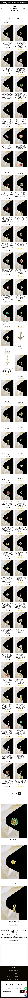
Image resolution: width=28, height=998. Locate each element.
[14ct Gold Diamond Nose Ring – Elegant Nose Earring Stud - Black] (9, 73)
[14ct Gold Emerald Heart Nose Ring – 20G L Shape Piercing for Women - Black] (22, 100)
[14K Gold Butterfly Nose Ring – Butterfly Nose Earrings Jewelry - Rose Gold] (8, 610)
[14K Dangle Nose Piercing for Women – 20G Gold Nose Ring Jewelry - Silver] (6, 430)
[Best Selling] (14, 862)
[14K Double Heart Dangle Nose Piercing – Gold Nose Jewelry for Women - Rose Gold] (8, 456)
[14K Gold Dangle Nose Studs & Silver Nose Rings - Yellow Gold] (5, 786)
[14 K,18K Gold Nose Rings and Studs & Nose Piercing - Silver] (6, 47)
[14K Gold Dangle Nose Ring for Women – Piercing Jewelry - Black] (9, 736)
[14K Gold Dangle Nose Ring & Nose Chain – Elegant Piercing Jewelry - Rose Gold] (21, 710)
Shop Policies (14, 973)
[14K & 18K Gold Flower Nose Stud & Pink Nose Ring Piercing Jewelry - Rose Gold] (21, 377)
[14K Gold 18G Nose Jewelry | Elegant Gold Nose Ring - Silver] (19, 480)
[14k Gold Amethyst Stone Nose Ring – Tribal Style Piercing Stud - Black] (22, 508)
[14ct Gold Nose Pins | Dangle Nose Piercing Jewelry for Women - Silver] (6, 198)
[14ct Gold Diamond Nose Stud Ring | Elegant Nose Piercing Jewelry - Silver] (19, 74)
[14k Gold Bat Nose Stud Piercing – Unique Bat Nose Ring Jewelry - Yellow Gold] (18, 533)
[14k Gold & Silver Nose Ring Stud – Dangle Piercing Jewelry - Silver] (6, 482)
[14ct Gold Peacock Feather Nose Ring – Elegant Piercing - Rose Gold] (8, 274)
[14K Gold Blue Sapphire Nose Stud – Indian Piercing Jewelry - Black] (9, 584)
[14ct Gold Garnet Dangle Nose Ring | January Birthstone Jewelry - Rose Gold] (21, 126)
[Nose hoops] (14, 903)
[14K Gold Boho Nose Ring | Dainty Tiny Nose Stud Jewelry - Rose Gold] (21, 582)
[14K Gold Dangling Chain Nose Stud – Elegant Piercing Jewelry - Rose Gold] (21, 786)
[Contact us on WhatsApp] (25, 988)
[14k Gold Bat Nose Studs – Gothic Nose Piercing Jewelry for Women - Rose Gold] (8, 558)
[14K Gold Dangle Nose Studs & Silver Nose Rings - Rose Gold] (8, 786)
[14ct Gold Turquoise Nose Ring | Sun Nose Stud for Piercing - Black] (9, 327)
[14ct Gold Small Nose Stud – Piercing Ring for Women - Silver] (19, 301)
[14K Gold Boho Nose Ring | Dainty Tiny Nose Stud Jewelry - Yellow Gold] (18, 582)
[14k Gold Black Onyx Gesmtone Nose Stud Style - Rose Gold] (21, 557)
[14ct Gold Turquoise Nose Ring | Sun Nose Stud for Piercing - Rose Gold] (8, 327)
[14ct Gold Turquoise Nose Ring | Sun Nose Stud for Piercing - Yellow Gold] (5, 327)
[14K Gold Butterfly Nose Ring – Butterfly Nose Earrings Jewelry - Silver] (6, 610)
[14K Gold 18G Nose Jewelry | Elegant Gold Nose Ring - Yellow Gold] (18, 480)
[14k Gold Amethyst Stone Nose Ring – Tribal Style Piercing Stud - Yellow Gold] (18, 508)
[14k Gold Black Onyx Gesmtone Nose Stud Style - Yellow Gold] (18, 557)
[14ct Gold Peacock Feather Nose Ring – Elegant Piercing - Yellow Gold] (5, 274)
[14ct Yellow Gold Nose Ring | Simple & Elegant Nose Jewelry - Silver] (19, 327)
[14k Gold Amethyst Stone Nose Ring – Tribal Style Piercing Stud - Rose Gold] (21, 508)
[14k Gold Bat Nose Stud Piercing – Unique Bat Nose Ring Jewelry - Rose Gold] (21, 533)
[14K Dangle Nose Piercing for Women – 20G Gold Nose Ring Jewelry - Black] (9, 430)
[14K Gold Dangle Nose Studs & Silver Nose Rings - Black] (9, 786)
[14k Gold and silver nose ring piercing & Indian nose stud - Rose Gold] (8, 533)
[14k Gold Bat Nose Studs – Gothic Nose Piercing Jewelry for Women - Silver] (6, 558)
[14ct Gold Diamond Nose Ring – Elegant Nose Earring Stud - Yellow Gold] (5, 73)
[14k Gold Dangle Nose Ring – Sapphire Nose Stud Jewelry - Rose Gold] (8, 761)
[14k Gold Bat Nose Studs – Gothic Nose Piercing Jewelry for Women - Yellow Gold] (5, 558)
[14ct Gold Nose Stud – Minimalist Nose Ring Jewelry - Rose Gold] (21, 248)
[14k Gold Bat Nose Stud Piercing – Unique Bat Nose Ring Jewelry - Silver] (19, 533)
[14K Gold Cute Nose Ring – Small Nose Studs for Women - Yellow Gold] (5, 659)
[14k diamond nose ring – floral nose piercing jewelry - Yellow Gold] (18, 429)
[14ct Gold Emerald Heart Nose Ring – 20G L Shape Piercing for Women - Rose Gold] (21, 100)
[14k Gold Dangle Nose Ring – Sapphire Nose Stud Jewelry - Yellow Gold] (5, 761)
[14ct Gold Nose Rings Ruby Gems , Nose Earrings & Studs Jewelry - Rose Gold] (8, 224)
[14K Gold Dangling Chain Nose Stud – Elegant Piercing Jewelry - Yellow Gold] (18, 786)
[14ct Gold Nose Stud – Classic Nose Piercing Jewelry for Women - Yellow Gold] (5, 250)
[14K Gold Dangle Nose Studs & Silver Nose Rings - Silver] (6, 786)
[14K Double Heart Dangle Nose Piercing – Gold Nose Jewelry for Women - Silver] (6, 456)
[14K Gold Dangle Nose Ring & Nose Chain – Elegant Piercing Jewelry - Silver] (19, 710)
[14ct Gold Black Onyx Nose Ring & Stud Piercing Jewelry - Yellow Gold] (18, 49)
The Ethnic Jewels (14, 8)
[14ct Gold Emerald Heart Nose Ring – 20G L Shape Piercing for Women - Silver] (19, 100)
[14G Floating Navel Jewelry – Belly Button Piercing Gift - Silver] (21, 348)
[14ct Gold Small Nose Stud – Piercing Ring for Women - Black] (22, 301)
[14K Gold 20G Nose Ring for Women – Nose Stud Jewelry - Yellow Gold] (5, 507)
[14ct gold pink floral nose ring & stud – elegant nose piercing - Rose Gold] (21, 276)
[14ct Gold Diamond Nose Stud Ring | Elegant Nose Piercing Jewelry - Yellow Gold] (18, 74)
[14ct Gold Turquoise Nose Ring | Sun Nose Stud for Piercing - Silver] (6, 327)
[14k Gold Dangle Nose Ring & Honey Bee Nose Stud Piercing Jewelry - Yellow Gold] (5, 711)
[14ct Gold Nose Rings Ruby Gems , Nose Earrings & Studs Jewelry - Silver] (6, 224)
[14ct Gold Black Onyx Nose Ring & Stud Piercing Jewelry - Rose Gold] (21, 49)
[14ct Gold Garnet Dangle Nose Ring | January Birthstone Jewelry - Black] (22, 126)
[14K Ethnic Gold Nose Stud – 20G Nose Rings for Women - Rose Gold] (21, 455)
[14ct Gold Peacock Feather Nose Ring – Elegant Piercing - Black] (9, 274)
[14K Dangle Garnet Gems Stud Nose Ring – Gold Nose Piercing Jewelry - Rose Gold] (21, 404)
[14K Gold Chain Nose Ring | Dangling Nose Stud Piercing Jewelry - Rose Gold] (8, 635)
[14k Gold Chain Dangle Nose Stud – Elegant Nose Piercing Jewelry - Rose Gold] (21, 610)
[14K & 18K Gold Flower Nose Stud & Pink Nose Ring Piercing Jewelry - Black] (22, 377)
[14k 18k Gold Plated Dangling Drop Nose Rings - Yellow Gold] (5, 403)
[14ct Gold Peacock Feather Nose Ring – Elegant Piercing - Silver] (6, 274)
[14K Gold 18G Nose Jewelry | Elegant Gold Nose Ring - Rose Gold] (21, 480)
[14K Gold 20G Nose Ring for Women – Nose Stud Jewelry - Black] (9, 507)
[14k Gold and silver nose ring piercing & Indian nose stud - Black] (9, 533)
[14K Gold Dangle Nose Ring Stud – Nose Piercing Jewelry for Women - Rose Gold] (21, 736)
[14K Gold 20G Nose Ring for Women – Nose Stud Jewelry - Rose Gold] (8, 507)
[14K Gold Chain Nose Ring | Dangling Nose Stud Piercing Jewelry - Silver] (6, 635)
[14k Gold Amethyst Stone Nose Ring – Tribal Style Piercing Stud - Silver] (19, 508)
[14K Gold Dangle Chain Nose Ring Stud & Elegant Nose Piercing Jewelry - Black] (22, 660)
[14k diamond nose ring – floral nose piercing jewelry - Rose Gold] (21, 429)
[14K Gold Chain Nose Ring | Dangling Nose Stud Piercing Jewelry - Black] (9, 635)
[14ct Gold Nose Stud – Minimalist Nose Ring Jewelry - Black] (22, 248)
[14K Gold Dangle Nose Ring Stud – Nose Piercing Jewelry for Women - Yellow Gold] (18, 736)
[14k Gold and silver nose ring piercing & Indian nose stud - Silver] (6, 533)
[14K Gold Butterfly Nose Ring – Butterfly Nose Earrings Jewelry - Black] (9, 610)
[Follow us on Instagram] (25, 992)
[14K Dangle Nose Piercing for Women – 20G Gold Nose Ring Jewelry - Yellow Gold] (5, 430)
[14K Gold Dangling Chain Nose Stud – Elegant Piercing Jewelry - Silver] (19, 786)
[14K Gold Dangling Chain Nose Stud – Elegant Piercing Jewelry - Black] (22, 786)
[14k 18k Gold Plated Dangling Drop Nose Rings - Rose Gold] (8, 403)
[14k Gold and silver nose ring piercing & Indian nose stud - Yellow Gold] (5, 533)
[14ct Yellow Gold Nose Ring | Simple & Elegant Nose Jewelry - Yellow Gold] (18, 327)
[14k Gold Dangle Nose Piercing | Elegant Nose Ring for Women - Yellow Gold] (18, 685)
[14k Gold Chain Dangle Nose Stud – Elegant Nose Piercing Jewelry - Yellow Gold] (18, 610)
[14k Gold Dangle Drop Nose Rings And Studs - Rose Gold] (8, 684)
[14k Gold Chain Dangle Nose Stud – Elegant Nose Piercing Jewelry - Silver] (19, 610)
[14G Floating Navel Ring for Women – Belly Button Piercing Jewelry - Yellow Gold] (6, 374)
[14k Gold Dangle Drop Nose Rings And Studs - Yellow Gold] (5, 684)
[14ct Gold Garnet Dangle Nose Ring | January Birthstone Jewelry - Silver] (19, 126)
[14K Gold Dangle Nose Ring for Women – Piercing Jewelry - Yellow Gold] (5, 736)
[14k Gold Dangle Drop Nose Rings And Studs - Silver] (6, 684)
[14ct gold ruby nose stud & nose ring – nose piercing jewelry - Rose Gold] (8, 302)
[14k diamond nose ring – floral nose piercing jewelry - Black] (22, 429)
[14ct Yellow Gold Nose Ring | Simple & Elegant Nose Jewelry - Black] (22, 327)
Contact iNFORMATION (13, 979)
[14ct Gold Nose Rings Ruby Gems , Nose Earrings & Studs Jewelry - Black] (9, 224)
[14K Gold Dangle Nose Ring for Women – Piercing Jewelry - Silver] (8, 736)
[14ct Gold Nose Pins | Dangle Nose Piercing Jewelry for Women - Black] (9, 198)
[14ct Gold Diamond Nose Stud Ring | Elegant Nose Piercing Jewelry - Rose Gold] (21, 74)
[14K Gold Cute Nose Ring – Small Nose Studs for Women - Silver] (6, 659)
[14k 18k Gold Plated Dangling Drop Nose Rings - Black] (9, 403)
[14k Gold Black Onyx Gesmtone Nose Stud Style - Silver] (19, 557)
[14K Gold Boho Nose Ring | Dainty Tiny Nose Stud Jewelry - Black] (22, 582)
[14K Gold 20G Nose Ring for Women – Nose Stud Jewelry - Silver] (6, 507)
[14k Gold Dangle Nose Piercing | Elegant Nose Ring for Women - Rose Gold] (21, 685)
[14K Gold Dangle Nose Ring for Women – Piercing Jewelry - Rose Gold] (6, 736)
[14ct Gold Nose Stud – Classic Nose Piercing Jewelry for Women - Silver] (6, 250)
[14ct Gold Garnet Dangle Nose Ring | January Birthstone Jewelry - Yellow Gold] (18, 126)
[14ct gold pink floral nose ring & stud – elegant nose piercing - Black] (22, 276)
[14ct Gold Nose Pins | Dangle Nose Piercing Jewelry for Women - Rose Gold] (8, 198)
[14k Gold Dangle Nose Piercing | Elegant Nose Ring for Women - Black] (22, 685)
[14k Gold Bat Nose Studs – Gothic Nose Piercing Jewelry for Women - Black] (9, 558)
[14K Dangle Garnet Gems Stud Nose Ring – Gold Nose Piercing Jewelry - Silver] (19, 404)
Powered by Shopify (14, 996)
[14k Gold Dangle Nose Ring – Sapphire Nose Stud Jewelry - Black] (9, 761)
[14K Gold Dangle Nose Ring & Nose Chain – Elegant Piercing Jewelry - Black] (22, 710)
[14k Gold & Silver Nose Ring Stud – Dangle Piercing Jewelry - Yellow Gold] (5, 482)
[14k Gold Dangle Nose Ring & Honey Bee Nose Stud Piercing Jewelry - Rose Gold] (6, 711)
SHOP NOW (14, 842)
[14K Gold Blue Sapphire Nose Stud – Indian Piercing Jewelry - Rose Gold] (8, 584)
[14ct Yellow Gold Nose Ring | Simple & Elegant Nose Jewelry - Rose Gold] (21, 327)
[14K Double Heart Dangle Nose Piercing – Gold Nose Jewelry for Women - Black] (9, 456)
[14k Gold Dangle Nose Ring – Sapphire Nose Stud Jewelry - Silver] (6, 761)
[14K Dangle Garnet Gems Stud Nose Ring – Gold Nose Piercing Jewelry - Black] (22, 404)
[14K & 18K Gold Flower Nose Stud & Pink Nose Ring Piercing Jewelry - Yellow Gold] (18, 377)
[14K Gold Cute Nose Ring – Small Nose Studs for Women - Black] (9, 659)
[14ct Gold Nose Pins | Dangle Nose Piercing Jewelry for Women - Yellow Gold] (5, 198)
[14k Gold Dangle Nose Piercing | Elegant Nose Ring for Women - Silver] (19, 685)
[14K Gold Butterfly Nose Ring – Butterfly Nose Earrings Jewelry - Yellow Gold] (5, 610)
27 (16, 793)
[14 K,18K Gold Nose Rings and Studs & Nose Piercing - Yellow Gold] (5, 47)
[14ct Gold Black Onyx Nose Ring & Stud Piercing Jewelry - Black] (22, 49)
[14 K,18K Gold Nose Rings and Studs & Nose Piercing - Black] (9, 47)
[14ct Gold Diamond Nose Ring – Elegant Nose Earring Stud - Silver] (6, 73)
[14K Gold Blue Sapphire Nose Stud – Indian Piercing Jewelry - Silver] (6, 584)
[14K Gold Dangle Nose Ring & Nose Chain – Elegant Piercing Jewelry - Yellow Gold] (18, 710)
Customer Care (13, 970)
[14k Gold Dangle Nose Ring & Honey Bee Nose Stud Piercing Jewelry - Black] (9, 711)
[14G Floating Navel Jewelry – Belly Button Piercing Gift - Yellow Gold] (19, 348)
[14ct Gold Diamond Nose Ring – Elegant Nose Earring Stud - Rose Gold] (8, 73)
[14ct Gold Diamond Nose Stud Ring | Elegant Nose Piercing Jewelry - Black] (22, 74)
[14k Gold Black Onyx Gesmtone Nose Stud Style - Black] (22, 557)
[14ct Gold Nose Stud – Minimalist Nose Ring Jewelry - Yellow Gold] (18, 248)
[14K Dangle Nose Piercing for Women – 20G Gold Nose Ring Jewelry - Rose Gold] (8, 430)
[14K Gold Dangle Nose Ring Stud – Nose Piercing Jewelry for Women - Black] (22, 736)
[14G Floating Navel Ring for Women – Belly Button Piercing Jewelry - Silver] (8, 374)
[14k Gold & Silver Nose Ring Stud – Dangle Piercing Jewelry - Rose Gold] (8, 482)
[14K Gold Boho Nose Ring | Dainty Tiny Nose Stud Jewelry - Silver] (19, 582)
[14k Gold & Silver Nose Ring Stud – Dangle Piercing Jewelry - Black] (9, 482)
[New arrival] (14, 821)
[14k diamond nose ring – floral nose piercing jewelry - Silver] (19, 429)
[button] (18, 46)
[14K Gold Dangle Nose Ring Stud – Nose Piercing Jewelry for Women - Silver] (19, 736)
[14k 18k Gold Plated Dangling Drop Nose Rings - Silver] (6, 403)
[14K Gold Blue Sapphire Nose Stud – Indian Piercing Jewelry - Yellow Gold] (5, 584)
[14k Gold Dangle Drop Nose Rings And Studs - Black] (9, 684)
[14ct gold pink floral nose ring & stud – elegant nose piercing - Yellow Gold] (18, 276)
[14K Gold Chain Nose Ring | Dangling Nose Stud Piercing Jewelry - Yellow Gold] (5, 635)
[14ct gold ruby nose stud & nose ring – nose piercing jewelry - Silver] (6, 302)
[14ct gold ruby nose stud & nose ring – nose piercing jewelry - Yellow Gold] (5, 302)
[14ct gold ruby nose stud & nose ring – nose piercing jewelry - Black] (9, 302)
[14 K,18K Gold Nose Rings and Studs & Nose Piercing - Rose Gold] (8, 47)
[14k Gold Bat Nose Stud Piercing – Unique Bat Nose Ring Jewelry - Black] (22, 533)
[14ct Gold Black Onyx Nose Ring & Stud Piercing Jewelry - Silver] (19, 49)
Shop (13, 967)
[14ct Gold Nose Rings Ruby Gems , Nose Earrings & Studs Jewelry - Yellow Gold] (5, 224)
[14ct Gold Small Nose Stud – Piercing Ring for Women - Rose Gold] (21, 301)
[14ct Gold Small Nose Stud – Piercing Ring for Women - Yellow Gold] (18, 301)
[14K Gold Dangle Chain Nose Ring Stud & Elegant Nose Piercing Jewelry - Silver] (19, 660)
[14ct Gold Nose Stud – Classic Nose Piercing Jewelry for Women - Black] (9, 250)
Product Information (13, 976)
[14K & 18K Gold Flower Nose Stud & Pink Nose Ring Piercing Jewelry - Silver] (19, 377)
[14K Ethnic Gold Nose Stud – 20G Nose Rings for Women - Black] (22, 455)
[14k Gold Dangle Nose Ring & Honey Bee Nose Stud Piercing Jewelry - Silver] (8, 711)
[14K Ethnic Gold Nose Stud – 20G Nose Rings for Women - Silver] (19, 455)
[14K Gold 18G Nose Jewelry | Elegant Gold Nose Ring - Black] (22, 480)
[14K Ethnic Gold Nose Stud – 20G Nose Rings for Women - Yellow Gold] (18, 455)
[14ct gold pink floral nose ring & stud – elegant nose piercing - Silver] (19, 276)
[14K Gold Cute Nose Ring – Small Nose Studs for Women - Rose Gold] (8, 659)
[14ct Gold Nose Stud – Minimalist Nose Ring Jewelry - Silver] (19, 248)
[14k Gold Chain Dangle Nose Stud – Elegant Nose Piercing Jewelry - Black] (22, 610)
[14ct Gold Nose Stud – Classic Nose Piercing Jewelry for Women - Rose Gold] (8, 250)
